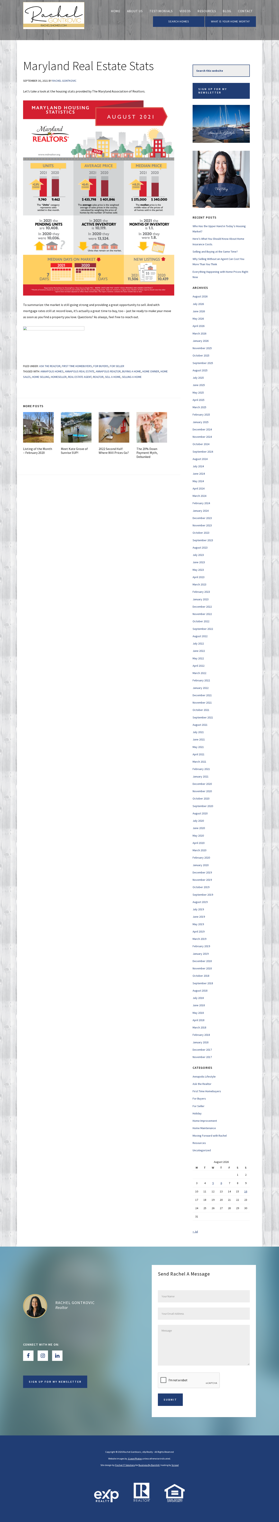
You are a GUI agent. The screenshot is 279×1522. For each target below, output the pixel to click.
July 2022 (198, 643)
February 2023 (201, 592)
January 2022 (201, 688)
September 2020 (203, 806)
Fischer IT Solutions (125, 1465)
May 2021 (198, 747)
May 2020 (198, 835)
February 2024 (201, 503)
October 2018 (201, 976)
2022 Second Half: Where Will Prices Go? (114, 451)
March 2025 (199, 407)
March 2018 (199, 1027)
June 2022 (199, 651)
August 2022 (200, 636)
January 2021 (201, 776)
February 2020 (201, 857)
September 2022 (203, 629)
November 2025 (202, 348)
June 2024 (199, 473)
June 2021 (199, 739)
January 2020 (201, 865)
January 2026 (201, 341)
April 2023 (198, 577)
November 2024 (202, 437)
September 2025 (203, 363)
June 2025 (199, 385)
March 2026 (199, 333)
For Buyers (100, 366)
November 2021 (202, 702)
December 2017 (202, 1049)
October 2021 (201, 710)
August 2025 (200, 370)
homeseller (59, 377)
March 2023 (199, 584)
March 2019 (199, 939)
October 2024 (201, 444)
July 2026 (198, 304)
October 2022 (201, 621)
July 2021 (198, 732)
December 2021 (202, 695)
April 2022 (198, 666)
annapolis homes (52, 371)
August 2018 (200, 990)
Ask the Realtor (49, 366)
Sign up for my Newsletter (212, 90)
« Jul (195, 1231)
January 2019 (201, 954)
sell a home (113, 377)
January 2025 (201, 422)
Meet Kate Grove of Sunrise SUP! (74, 451)
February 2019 (201, 946)
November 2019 (202, 880)
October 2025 (201, 355)
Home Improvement (205, 1121)
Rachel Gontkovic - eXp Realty (53, 20)
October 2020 (201, 798)
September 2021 (203, 717)
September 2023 (203, 540)
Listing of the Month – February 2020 (37, 451)
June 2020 (199, 828)
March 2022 (199, 673)
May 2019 (198, 924)
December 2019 (202, 872)
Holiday (197, 1113)
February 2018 (201, 1035)
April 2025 (198, 400)
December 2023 (202, 518)
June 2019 (199, 916)
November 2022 (202, 614)
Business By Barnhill (149, 1465)
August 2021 (200, 725)
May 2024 (198, 481)
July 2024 (198, 466)
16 (245, 1191)
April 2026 (198, 326)
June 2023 (199, 562)
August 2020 (200, 813)
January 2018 (201, 1042)
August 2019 (200, 902)
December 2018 (202, 961)
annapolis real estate (79, 371)
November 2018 (202, 968)
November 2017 (202, 1057)
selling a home (132, 377)
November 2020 (202, 791)
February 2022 (201, 680)
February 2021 (201, 769)
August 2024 (200, 459)
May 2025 (198, 392)
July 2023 (198, 555)
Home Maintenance (204, 1128)
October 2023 (201, 532)
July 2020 (198, 821)
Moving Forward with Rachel (210, 1135)
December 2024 (202, 429)
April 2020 (198, 843)
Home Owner (150, 371)
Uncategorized (202, 1150)
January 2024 (201, 510)
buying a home (131, 371)
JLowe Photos (135, 1458)
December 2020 (202, 784)
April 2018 (198, 1020)
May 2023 (198, 570)
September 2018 (203, 983)
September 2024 (203, 451)
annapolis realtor (108, 371)
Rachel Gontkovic (75, 1302)
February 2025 (201, 414)
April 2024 (198, 488)
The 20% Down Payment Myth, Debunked (147, 453)
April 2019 (198, 931)
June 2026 (199, 311)
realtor (98, 377)
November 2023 (202, 525)
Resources (199, 1143)
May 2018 (198, 1013)
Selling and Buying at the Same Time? (215, 251)
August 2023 (200, 547)
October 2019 (201, 887)
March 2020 (199, 850)
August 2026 (200, 296)
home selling (40, 377)
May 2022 (198, 658)
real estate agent (80, 377)
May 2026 (198, 318)
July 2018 (198, 998)
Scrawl (175, 1465)
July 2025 (198, 377)
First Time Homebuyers (77, 366)
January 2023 (201, 599)
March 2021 (199, 761)
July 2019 (198, 909)
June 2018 (199, 1005)
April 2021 (198, 754)
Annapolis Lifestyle (204, 1076)
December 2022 (202, 606)
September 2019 (203, 894)
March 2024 (199, 496)
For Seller (117, 366)
